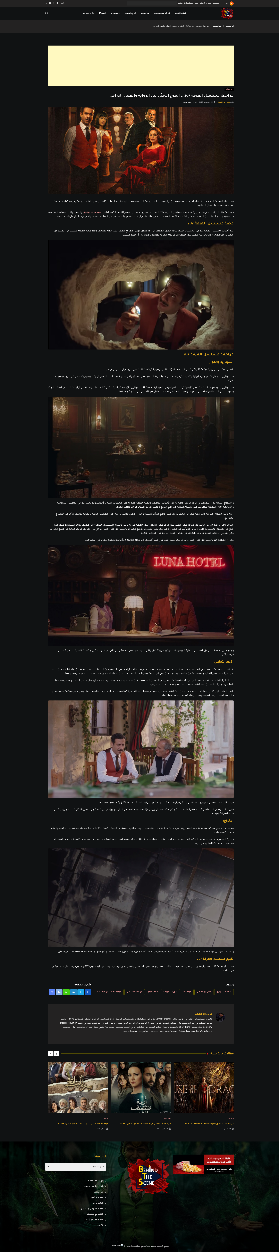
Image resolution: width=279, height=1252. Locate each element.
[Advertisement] (146, 66)
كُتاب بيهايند (88, 13)
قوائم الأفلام (180, 13)
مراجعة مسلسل (134, 992)
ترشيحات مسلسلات (92, 1186)
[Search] (46, 13)
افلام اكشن (97, 1198)
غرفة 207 (187, 992)
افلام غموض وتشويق (92, 1209)
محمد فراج (153, 992)
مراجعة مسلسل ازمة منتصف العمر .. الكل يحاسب (145, 1124)
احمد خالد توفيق (224, 992)
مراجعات (145, 13)
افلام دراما (98, 1203)
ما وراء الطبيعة (170, 992)
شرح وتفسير (130, 13)
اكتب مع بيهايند (95, 1214)
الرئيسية (230, 26)
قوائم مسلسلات (162, 13)
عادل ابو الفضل (224, 102)
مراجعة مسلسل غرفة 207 (109, 992)
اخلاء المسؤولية (94, 1220)
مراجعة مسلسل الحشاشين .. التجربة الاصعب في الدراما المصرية (191, 3)
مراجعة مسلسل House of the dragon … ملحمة (209, 1124)
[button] (56, 1053)
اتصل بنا (98, 1225)
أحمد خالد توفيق (93, 212)
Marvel (102, 13)
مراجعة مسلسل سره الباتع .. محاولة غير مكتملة (83, 1124)
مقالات (116, 13)
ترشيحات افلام (95, 1181)
